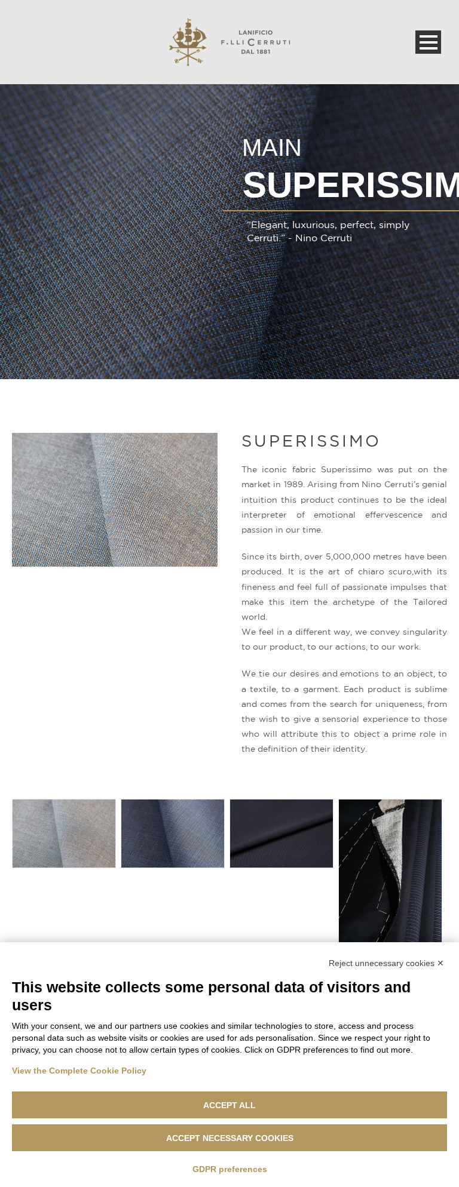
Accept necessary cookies (229, 1138)
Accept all (229, 1105)
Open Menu (428, 42)
